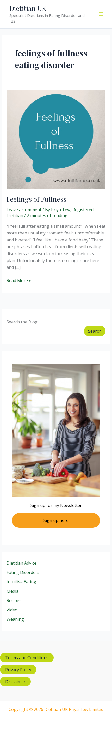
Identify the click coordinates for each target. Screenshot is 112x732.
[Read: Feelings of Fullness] (56, 139)
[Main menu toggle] (101, 14)
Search (94, 331)
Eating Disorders (23, 572)
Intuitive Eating (21, 582)
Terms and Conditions (26, 658)
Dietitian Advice (21, 563)
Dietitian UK (27, 8)
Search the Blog (22, 322)
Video (12, 610)
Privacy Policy (18, 669)
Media (12, 591)
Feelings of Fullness (36, 199)
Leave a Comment (24, 209)
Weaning (15, 619)
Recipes (14, 600)
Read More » (19, 280)
